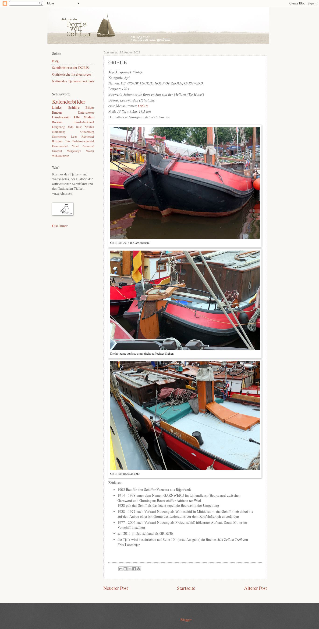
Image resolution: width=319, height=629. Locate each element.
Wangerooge (74, 151)
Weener (90, 151)
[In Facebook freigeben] (134, 568)
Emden (57, 112)
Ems (67, 141)
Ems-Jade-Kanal (84, 122)
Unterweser (86, 112)
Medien (89, 117)
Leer (74, 136)
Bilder (89, 107)
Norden (89, 127)
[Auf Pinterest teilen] (138, 568)
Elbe (77, 117)
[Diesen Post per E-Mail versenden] (120, 568)
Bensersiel (88, 146)
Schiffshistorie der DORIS (70, 67)
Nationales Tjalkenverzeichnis (73, 81)
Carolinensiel (61, 117)
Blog (55, 60)
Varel (75, 146)
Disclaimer (59, 225)
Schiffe (74, 107)
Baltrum (57, 141)
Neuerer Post (115, 588)
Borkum (57, 122)
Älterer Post (255, 588)
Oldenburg (87, 131)
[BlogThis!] (125, 568)
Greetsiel (57, 151)
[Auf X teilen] (129, 568)
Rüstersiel (88, 136)
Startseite (186, 588)
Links (57, 107)
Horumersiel (60, 146)
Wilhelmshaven (60, 155)
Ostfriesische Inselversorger (71, 74)
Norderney (59, 131)
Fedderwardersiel (83, 141)
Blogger (186, 619)
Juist (79, 127)
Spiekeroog (59, 136)
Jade (70, 127)
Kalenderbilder (68, 101)
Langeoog (58, 127)
